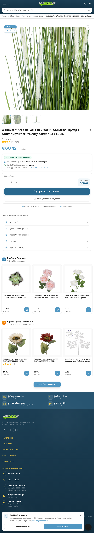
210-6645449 (33, 168)
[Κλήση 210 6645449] (9, 3)
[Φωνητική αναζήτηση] (89, 10)
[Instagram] (10, 430)
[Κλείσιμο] (80, 515)
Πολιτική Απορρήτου (40, 521)
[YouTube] (15, 430)
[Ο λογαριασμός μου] (85, 3)
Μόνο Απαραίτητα (23, 526)
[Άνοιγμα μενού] (4, 3)
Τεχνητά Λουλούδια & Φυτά (32, 16)
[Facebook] (4, 430)
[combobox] (47, 10)
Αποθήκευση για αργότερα (48, 199)
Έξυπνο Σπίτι (14, 16)
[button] (47, 438)
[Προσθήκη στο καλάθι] (26, 309)
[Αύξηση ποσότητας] (16, 182)
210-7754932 (44, 168)
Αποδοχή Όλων (63, 526)
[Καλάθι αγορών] (89, 3)
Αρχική (4, 16)
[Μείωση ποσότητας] (6, 182)
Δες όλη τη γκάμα (47, 384)
